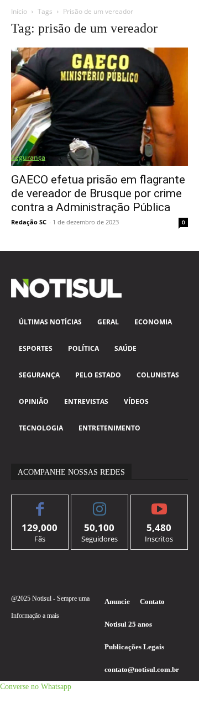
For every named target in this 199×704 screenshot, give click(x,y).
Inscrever (159, 503)
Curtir (40, 503)
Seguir (100, 503)
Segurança (28, 157)
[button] (35, 686)
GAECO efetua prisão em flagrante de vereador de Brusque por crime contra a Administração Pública (98, 193)
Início (19, 11)
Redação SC (28, 222)
